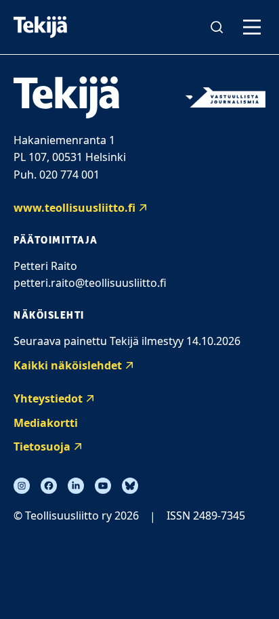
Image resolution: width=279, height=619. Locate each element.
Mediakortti (46, 422)
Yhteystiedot (48, 398)
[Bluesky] (130, 486)
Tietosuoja (42, 446)
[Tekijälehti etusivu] (40, 26)
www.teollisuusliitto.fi (74, 207)
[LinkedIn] (76, 486)
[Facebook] (49, 486)
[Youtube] (103, 486)
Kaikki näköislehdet (68, 365)
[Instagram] (22, 486)
